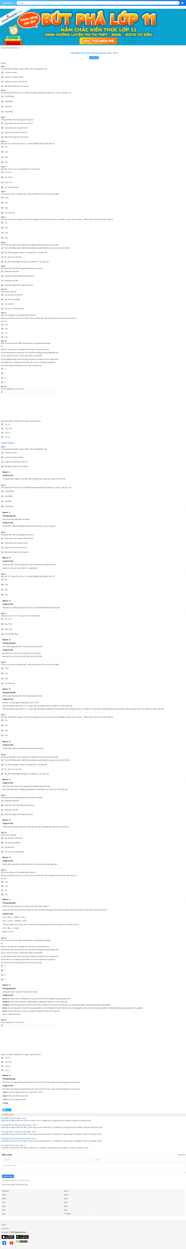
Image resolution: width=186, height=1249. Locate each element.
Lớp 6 (66, 1202)
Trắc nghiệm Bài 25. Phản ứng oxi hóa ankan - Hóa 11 (19, 1132)
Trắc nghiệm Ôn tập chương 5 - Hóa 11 (14, 1118)
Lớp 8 (66, 1198)
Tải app (68, 1214)
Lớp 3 (4, 1210)
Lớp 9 (4, 1198)
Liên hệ (4, 1225)
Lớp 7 (4, 1202)
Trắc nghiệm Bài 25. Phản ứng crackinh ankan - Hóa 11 (19, 1125)
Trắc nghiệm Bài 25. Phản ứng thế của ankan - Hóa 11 (19, 1138)
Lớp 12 (66, 1191)
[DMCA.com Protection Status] (22, 1243)
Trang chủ (5, 1191)
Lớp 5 (4, 1206)
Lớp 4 (66, 1206)
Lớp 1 (4, 1214)
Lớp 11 (4, 1195)
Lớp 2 (66, 1210)
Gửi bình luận (7, 1176)
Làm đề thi (94, 58)
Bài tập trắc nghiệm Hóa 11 (11, 48)
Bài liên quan (7, 1115)
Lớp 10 (66, 1195)
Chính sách (5, 1228)
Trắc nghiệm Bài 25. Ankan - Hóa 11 (13, 1145)
